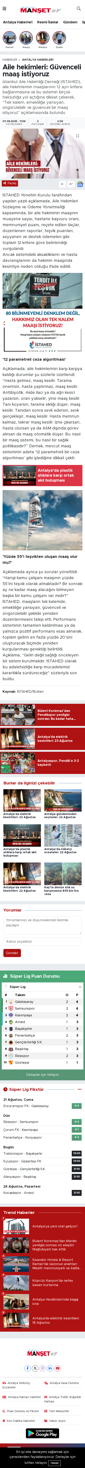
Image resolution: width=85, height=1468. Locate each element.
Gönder (12, 953)
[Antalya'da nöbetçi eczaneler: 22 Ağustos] (63, 835)
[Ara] (78, 8)
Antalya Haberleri (18, 22)
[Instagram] (42, 1368)
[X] (35, 1368)
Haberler (10, 59)
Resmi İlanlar (47, 22)
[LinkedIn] (50, 1368)
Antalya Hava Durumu (64, 1383)
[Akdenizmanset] (40, 8)
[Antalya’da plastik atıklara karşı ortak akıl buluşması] (22, 835)
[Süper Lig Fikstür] (80, 1089)
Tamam (54, 1463)
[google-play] (42, 1434)
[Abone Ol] (80, 184)
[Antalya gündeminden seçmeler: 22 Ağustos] (63, 800)
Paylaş (12, 183)
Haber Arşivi (57, 1420)
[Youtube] (57, 1368)
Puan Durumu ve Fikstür (23, 1411)
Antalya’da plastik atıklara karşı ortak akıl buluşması (19, 852)
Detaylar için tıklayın (42, 1074)
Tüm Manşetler (59, 1411)
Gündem (70, 22)
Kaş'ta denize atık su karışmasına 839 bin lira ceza (61, 891)
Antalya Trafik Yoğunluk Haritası (62, 1399)
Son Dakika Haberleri (21, 1420)
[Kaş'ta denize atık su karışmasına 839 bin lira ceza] (63, 873)
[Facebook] (27, 1368)
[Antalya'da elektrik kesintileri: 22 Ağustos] (22, 873)
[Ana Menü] (4, 9)
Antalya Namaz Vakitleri (24, 1397)
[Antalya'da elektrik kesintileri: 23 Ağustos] (22, 800)
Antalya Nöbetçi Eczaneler (16, 1385)
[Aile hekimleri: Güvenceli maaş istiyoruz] (42, 154)
